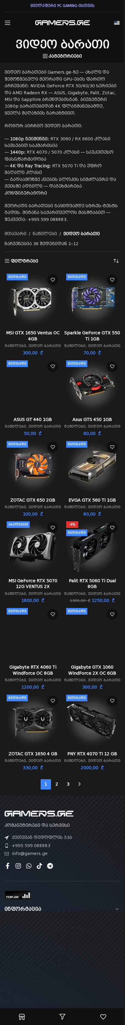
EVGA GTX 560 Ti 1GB (92, 500)
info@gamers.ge (30, 853)
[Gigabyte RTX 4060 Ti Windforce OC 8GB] (33, 634)
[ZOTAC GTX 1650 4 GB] (33, 721)
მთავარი (15, 233)
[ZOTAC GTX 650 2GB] (33, 467)
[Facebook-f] (8, 866)
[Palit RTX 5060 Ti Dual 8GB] (92, 547)
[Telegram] (50, 866)
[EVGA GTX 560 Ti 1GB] (92, 467)
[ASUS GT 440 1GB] (33, 386)
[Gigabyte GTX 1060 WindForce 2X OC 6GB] (92, 634)
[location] (62, 953)
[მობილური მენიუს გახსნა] (8, 23)
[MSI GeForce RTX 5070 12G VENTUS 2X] (33, 547)
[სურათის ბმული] (39, 813)
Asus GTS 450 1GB (92, 419)
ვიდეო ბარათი (45, 346)
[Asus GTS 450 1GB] (92, 386)
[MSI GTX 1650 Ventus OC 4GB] (33, 300)
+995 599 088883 (31, 845)
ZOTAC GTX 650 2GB (32, 500)
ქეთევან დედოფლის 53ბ (42, 837)
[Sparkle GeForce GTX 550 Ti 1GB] (92, 300)
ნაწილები (45, 233)
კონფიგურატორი (26, 193)
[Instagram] (18, 866)
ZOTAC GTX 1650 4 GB (32, 753)
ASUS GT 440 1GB (33, 419)
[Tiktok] (39, 866)
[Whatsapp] (29, 866)
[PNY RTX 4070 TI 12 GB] (92, 721)
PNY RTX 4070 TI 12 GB (92, 753)
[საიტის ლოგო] (62, 22)
